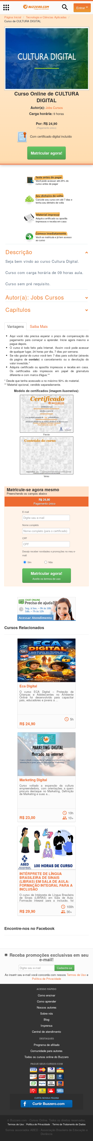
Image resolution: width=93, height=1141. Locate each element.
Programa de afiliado (46, 1045)
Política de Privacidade (46, 979)
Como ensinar (46, 995)
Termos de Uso (76, 975)
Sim (29, 562)
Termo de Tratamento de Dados (69, 1124)
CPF (24, 538)
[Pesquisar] (65, 7)
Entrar (81, 7)
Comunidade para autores (46, 1051)
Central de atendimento (46, 1031)
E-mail (25, 511)
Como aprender (46, 1001)
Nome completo (30, 525)
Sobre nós (46, 1013)
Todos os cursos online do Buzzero (46, 1057)
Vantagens (15, 326)
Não (50, 562)
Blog (46, 1019)
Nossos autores (46, 1007)
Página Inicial (12, 17)
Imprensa (46, 1025)
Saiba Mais (39, 326)
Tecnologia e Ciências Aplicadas (46, 17)
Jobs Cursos (54, 107)
